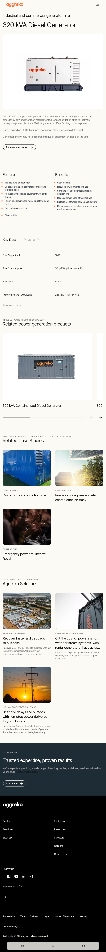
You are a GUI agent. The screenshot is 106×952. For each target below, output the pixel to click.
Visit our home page (27, 771)
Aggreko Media (16, 876)
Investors (59, 837)
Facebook (8, 876)
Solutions (8, 829)
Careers (58, 845)
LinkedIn (23, 876)
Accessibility (9, 916)
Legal (46, 916)
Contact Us (60, 854)
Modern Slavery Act (64, 916)
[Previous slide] (91, 417)
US (4, 897)
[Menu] (97, 4)
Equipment (60, 821)
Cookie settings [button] (10, 926)
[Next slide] (100, 417)
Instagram (31, 876)
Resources (60, 829)
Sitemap (7, 837)
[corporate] (14, 4)
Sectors (7, 821)
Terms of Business (29, 916)
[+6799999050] (53, 946)
